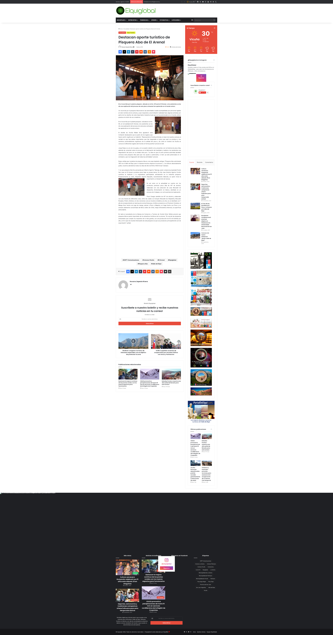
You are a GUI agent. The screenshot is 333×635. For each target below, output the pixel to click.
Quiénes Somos (201, 632)
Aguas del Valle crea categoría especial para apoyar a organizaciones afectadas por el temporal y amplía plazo (173, 1)
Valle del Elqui (156, 264)
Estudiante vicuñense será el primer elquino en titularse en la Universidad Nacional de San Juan (206, 222)
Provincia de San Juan (205, 584)
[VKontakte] (145, 52)
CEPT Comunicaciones (131, 260)
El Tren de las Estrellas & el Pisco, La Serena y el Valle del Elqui (206, 207)
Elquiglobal (172, 260)
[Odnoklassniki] (149, 52)
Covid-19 (198, 569)
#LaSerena (202, 71)
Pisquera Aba (143, 264)
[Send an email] (133, 47)
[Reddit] (141, 52)
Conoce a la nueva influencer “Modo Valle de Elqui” (206, 236)
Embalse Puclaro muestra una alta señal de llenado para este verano (171, 382)
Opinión (153, 20)
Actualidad (126, 29)
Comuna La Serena (199, 564)
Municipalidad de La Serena (205, 572)
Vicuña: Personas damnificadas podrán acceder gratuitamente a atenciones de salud (195, 474)
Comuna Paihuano (211, 564)
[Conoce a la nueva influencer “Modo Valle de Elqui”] (195, 235)
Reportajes (121, 20)
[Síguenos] (166, 561)
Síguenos (201, 78)
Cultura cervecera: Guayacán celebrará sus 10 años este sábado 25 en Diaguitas (206, 174)
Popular (191, 162)
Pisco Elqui (211, 581)
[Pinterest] (137, 52)
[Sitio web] (131, 284)
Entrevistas (132, 20)
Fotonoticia (164, 20)
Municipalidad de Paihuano (205, 575)
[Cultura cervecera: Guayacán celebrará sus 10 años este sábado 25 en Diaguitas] (195, 171)
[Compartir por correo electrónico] (165, 271)
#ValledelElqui (191, 69)
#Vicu (196, 71)
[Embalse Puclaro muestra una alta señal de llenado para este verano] (171, 374)
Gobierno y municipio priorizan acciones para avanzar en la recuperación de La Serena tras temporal (206, 474)
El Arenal (161, 260)
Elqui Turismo (131, 32)
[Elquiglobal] (136, 10)
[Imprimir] (169, 271)
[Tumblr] (132, 52)
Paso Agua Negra (201, 581)
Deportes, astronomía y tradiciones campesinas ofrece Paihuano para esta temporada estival (127, 607)
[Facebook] (120, 52)
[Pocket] (153, 52)
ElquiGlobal (192, 65)
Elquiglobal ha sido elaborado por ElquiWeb (156, 632)
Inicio (121, 29)
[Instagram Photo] (192, 77)
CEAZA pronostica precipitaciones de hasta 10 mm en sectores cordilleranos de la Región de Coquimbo (149, 383)
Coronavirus (211, 567)
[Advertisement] (149, 243)
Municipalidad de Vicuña (202, 578)
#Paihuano (190, 71)
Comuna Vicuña (148, 260)
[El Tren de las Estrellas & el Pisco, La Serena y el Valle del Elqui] (195, 206)
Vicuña (205, 590)
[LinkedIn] (128, 52)
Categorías (176, 20)
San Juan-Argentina (201, 587)
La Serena (212, 569)
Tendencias (144, 20)
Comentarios (209, 162)
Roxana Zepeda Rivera (127, 47)
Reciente (199, 162)
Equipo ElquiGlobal (212, 632)
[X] (124, 52)
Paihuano (212, 578)
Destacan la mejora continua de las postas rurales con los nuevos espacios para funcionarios (127, 383)
